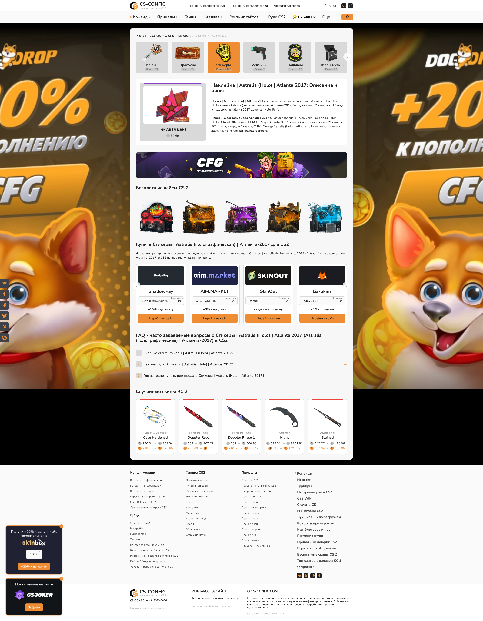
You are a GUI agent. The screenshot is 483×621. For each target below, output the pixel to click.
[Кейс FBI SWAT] (199, 217)
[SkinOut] (268, 275)
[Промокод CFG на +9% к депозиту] (241, 165)
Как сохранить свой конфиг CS (149, 550)
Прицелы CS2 (250, 480)
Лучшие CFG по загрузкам (319, 517)
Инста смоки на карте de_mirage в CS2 (154, 556)
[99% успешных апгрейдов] (304, 17)
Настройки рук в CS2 (314, 492)
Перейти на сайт (161, 318)
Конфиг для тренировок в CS (148, 545)
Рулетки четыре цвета (200, 491)
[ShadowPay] (161, 275)
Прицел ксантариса (254, 507)
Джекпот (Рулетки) (197, 496)
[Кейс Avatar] (157, 217)
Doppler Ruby (198, 437)
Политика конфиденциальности (150, 608)
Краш (189, 502)
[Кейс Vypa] (284, 217)
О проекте (305, 567)
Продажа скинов (196, 480)
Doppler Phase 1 (241, 437)
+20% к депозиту (34, 566)
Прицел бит (249, 535)
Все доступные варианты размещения (215, 598)
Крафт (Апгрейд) (196, 518)
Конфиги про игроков (315, 523)
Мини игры (192, 513)
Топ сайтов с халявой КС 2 (319, 560)
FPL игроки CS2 (310, 511)
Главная (141, 36)
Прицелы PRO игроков (256, 546)
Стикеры (183, 36)
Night (284, 437)
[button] (347, 57)
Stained (327, 437)
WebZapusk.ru (278, 613)
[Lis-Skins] (322, 275)
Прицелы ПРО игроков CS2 (259, 485)
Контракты (192, 507)
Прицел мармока (252, 529)
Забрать (34, 607)
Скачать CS (306, 504)
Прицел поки (250, 502)
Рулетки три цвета (197, 485)
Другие (169, 36)
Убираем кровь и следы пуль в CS (151, 567)
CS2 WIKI (156, 36)
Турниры (304, 486)
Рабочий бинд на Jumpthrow (148, 561)
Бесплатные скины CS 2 (317, 554)
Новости (304, 479)
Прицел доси (250, 524)
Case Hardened (155, 437)
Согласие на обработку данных (211, 606)
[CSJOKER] (34, 594)
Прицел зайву (250, 540)
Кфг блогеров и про (314, 529)
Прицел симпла (251, 496)
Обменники (193, 529)
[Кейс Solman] (241, 217)
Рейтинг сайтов (310, 535)
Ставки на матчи (196, 535)
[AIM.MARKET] (215, 275)
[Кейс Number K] (326, 217)
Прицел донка (250, 518)
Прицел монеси (251, 513)
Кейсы (190, 524)
